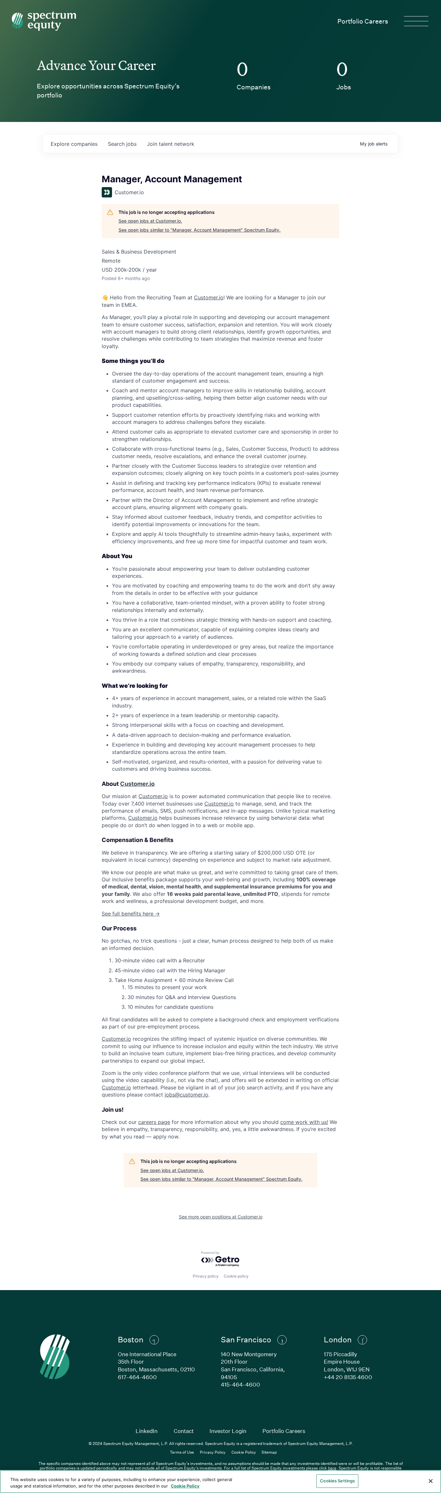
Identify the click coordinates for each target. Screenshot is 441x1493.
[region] (220, 1481)
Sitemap (269, 1452)
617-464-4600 (137, 1377)
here (332, 1467)
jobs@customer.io (186, 1094)
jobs (122, 144)
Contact (184, 1431)
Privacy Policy (213, 1452)
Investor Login (228, 1431)
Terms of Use (182, 1452)
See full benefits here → (131, 913)
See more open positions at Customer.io (220, 1216)
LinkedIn (147, 1431)
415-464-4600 (240, 1384)
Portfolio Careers (362, 21)
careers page (154, 1122)
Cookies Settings (337, 1480)
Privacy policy (206, 1276)
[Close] (431, 1481)
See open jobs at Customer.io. (150, 221)
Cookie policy (236, 1276)
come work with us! (304, 1122)
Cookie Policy (243, 1452)
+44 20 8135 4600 (348, 1377)
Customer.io (208, 297)
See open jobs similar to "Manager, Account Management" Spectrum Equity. (199, 230)
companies (74, 144)
